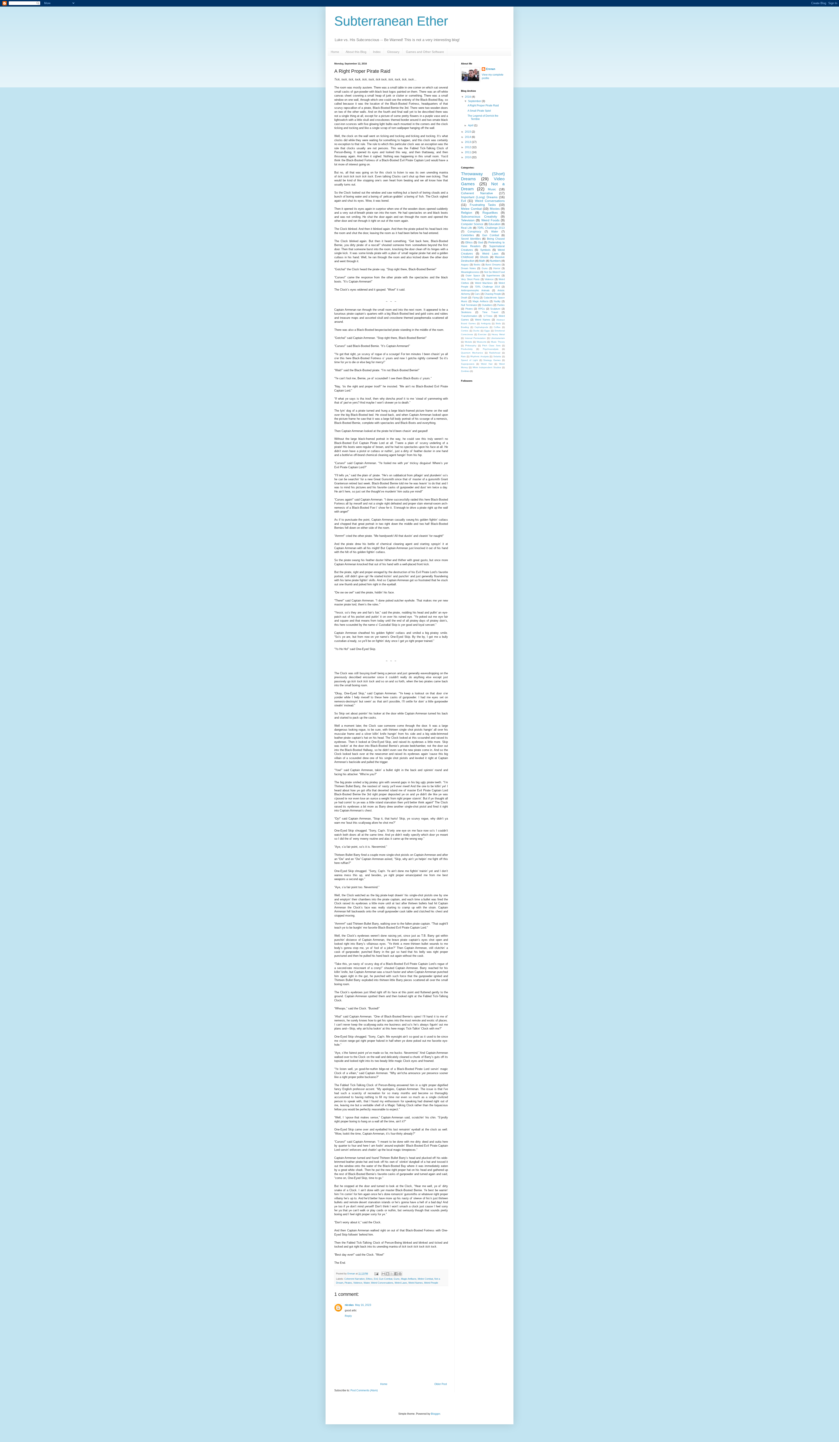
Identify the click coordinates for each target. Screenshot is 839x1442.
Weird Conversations (382, 1282)
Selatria (497, 356)
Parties (501, 305)
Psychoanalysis (490, 349)
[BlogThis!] (387, 1274)
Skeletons (466, 312)
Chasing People (492, 294)
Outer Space (473, 275)
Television (468, 220)
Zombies (465, 371)
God (480, 242)
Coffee (497, 327)
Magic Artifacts (408, 1278)
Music (492, 189)
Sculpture (495, 308)
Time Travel (490, 312)
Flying (475, 297)
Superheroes (493, 275)
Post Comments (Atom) (364, 1390)
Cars (477, 294)
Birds (498, 323)
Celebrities (467, 235)
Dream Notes (468, 268)
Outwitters (487, 305)
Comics (464, 330)
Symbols (485, 249)
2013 (468, 142)
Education (495, 224)
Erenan (490, 69)
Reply (348, 1315)
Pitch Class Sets (491, 345)
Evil (376, 1278)
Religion (466, 212)
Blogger (435, 1413)
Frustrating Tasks (483, 204)
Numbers (495, 260)
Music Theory (498, 342)
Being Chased (496, 238)
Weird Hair (486, 364)
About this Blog (356, 52)
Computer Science (472, 224)
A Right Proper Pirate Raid (483, 105)
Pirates (348, 1282)
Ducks (476, 330)
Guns (397, 1278)
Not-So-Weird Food (494, 272)
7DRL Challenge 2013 (491, 227)
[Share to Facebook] (396, 1274)
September (475, 101)
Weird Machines (484, 283)
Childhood (467, 257)
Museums (481, 342)
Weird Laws (401, 1282)
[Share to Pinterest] (400, 1274)
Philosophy (470, 345)
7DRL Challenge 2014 (487, 286)
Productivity (467, 349)
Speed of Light (469, 360)
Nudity (497, 301)
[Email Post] (376, 1273)
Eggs (487, 330)
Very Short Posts (470, 279)
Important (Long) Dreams (479, 197)
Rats (463, 356)
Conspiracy (474, 231)
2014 (468, 137)
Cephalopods (481, 327)
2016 (468, 96)
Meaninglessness (470, 272)
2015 (468, 131)
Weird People (431, 1282)
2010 (468, 157)
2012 (468, 147)
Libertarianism (498, 338)
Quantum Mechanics (472, 353)
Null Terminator (469, 305)
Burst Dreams (493, 264)
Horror (496, 268)
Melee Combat (425, 1278)
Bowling (465, 327)
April (471, 125)
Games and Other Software (425, 52)
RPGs (481, 308)
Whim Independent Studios (487, 367)
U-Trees (488, 316)
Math (482, 260)
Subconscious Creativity (479, 216)
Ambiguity (486, 323)
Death (464, 297)
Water (367, 1282)
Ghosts (484, 257)
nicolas (349, 1305)
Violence (357, 1282)
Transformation (469, 316)
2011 (468, 152)
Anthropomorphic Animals (475, 290)
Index (377, 52)
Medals (468, 342)
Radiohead (494, 353)
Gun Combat (385, 1278)
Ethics (369, 1278)
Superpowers (467, 364)
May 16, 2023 (363, 1305)
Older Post (440, 1384)
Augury (465, 264)
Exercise (482, 334)
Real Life (466, 227)
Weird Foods (490, 220)
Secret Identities (471, 238)
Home (335, 52)
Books (477, 264)
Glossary (393, 52)
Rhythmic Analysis (479, 356)
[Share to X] (392, 1274)
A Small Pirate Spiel (479, 110)
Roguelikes (490, 212)
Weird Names (415, 1282)
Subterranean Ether (391, 21)
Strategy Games (492, 360)
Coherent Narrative (354, 1278)
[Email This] (383, 1274)
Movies (495, 208)
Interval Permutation (475, 338)
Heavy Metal (498, 334)
